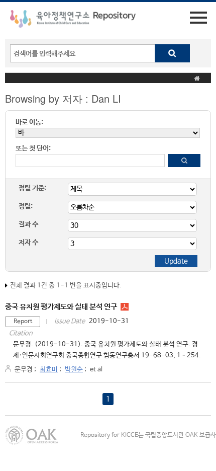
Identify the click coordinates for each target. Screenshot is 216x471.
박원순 (74, 369)
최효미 (49, 369)
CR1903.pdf (125, 307)
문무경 (24, 369)
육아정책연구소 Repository (73, 20)
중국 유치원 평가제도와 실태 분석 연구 (61, 306)
